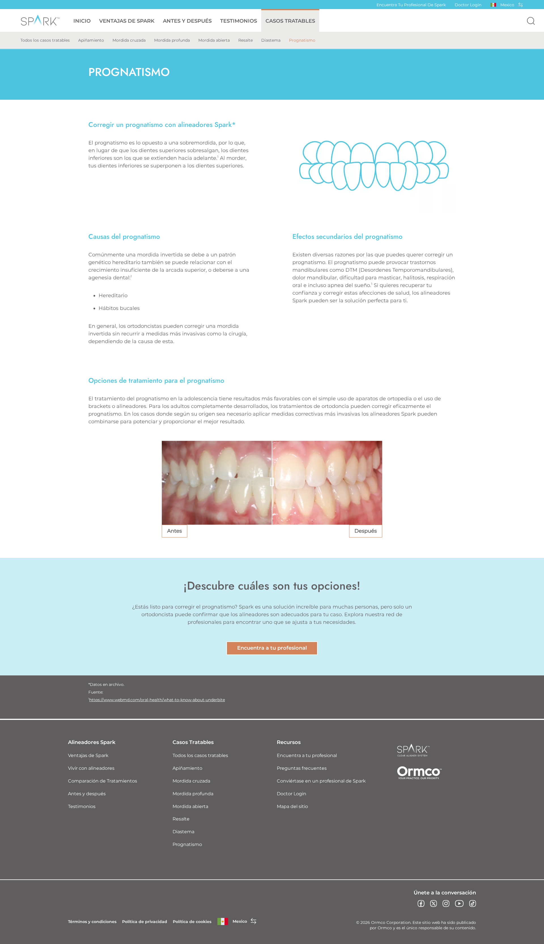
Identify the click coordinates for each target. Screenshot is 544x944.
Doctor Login (468, 5)
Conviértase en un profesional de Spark (321, 781)
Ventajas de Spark (88, 755)
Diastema (270, 40)
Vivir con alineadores (91, 768)
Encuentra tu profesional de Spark (411, 5)
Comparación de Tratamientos (102, 781)
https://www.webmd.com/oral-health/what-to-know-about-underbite (157, 699)
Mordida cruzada (129, 40)
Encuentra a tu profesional (272, 648)
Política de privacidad (144, 921)
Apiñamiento (91, 40)
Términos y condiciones (92, 921)
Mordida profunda (172, 40)
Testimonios (238, 21)
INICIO (82, 21)
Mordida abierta (214, 40)
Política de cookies (192, 921)
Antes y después (187, 21)
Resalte (245, 40)
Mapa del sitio (292, 806)
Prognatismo (302, 40)
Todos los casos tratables (45, 40)
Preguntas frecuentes (302, 768)
